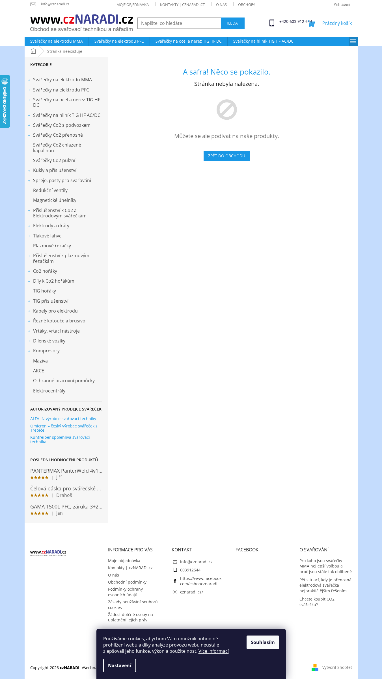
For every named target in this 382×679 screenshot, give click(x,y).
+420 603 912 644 (284, 21)
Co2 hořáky (45, 271)
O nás (221, 4)
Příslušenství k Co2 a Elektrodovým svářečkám (60, 213)
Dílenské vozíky (49, 341)
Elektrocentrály (49, 391)
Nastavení (119, 665)
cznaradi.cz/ (191, 592)
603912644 (190, 570)
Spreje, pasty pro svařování (62, 180)
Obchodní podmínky (127, 582)
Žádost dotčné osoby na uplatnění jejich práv (130, 617)
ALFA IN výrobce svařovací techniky (63, 418)
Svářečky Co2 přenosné (58, 135)
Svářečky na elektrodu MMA (62, 80)
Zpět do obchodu (226, 155)
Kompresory (46, 351)
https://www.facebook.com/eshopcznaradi (201, 581)
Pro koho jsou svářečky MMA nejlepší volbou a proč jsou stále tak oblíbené (325, 566)
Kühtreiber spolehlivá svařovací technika (60, 439)
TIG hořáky (44, 291)
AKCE (38, 371)
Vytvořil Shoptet (337, 667)
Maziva (40, 361)
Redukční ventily (50, 190)
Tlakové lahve (47, 236)
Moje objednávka (132, 4)
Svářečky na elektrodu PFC (61, 90)
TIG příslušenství (50, 301)
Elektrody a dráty (51, 225)
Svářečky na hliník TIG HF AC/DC (66, 115)
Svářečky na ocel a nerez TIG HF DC (66, 102)
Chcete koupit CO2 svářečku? (316, 601)
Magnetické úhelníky (54, 200)
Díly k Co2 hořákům (53, 281)
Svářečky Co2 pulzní (54, 160)
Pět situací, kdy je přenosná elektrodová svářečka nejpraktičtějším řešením (325, 585)
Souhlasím (263, 642)
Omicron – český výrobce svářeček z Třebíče (64, 428)
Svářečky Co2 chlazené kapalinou (57, 147)
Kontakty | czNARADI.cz (182, 4)
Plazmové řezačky (52, 246)
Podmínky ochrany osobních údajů (125, 591)
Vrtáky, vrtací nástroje (56, 331)
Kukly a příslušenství (54, 170)
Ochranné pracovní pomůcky (64, 380)
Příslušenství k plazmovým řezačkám (61, 258)
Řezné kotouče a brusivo (59, 321)
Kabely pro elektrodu (55, 311)
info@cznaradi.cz (196, 561)
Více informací (213, 651)
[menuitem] (57, 41)
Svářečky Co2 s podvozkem (61, 125)
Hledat (232, 23)
